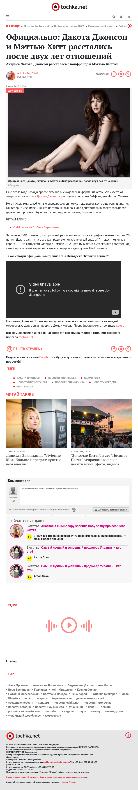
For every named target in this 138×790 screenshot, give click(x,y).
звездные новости (20, 702)
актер (28, 698)
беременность (62, 698)
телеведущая (114, 711)
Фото (125, 694)
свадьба (50, 711)
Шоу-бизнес (15, 91)
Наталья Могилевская (23, 694)
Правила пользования (16, 777)
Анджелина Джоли (80, 685)
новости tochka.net (62, 377)
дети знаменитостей (90, 698)
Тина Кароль (79, 694)
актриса (42, 698)
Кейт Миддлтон (62, 689)
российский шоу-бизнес (24, 711)
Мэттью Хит (25, 386)
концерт (43, 702)
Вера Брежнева (19, 689)
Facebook (46, 357)
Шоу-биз (14, 698)
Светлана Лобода (55, 694)
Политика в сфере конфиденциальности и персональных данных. (58, 777)
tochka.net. (26, 337)
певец (92, 707)
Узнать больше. (69, 782)
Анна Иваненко (27, 73)
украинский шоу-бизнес (24, 715)
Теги (11, 674)
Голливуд (40, 689)
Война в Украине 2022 (69, 26)
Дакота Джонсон (28, 377)
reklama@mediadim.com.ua (57, 762)
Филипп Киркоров (105, 694)
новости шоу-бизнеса (32, 382)
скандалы (67, 711)
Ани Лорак (105, 685)
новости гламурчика (70, 382)
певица (106, 707)
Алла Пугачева (18, 685)
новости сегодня (104, 382)
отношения (76, 707)
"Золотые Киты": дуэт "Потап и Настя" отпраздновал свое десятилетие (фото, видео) (99, 459)
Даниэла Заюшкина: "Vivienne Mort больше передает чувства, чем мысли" (34, 459)
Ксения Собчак (87, 689)
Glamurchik (92, 377)
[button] (121, 17)
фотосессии (53, 715)
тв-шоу (95, 711)
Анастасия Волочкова (48, 685)
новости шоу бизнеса (49, 707)
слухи (82, 711)
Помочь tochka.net (37, 26)
